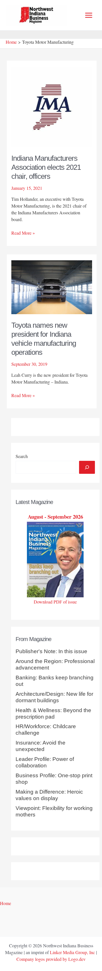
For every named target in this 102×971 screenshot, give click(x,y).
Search (22, 456)
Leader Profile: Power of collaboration (45, 762)
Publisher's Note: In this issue (51, 651)
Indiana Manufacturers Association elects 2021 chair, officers (46, 167)
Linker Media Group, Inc (72, 952)
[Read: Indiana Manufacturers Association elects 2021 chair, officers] (51, 106)
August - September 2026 (55, 516)
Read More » (23, 233)
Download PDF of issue (55, 602)
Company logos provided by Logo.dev (51, 959)
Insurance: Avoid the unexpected (40, 746)
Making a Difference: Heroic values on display (49, 795)
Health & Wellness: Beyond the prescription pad (53, 713)
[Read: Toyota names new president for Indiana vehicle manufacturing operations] (51, 286)
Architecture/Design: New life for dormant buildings (54, 697)
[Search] (87, 467)
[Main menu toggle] (88, 15)
